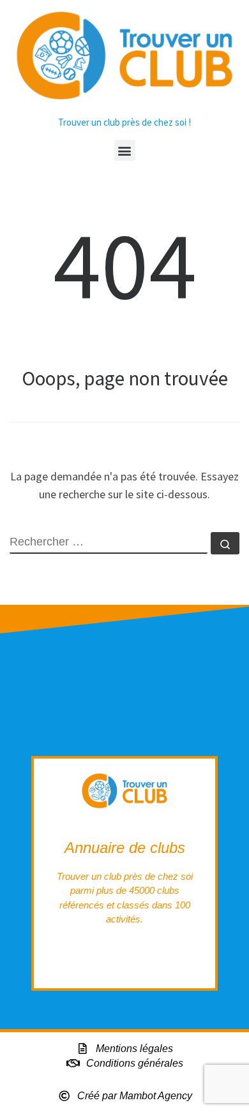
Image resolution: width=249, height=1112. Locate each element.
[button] (124, 150)
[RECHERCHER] (108, 543)
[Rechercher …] (225, 543)
